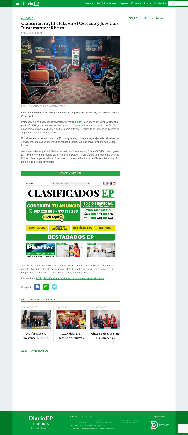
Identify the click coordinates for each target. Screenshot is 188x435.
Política (147, 3)
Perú (98, 3)
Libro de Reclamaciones (40, 428)
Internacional (110, 3)
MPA (79, 122)
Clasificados (160, 3)
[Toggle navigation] (17, 3)
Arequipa (89, 3)
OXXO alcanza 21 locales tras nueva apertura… (70, 338)
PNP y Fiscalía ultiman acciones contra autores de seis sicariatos (70, 278)
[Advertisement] (72, 381)
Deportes (123, 3)
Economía (136, 3)
